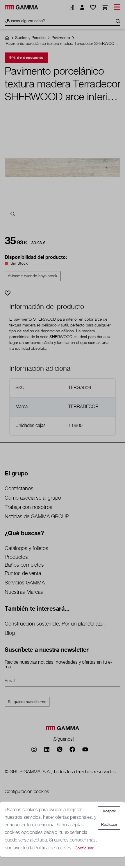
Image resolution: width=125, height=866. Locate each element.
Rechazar (109, 825)
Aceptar (109, 811)
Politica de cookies (53, 848)
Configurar (84, 848)
